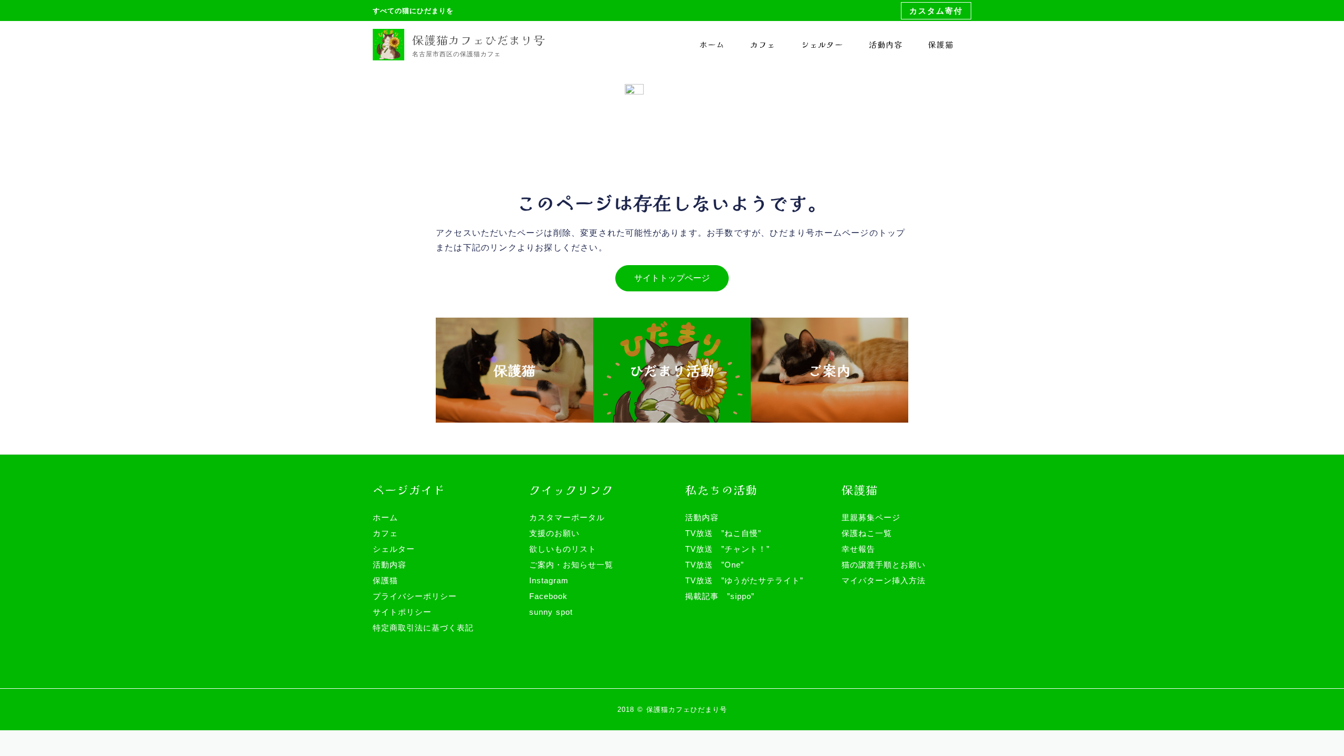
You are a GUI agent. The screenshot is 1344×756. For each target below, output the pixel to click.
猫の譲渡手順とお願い (884, 564)
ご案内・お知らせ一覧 (571, 564)
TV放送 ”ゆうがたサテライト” (744, 580)
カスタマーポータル (567, 517)
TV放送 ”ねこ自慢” (723, 533)
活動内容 (885, 44)
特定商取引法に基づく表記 (423, 627)
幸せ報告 (858, 548)
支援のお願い (554, 533)
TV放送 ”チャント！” (727, 548)
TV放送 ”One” (714, 564)
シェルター (822, 44)
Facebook (548, 596)
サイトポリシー (402, 611)
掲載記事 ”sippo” (719, 596)
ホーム (711, 44)
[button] (936, 10)
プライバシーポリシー (415, 596)
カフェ (762, 44)
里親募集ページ (871, 517)
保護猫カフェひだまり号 (478, 39)
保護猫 (940, 44)
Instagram (549, 580)
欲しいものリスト (562, 548)
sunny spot (551, 611)
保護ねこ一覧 (867, 533)
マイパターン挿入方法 (884, 580)
